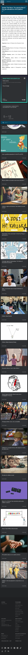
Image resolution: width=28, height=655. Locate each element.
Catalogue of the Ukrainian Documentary (6, 625)
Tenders (17, 628)
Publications (4, 603)
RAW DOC (3, 623)
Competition (18, 603)
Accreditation (4, 636)
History (17, 629)
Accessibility (18, 626)
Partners (17, 624)
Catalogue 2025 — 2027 (6, 640)
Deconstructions (19, 611)
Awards (16, 616)
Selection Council (19, 621)
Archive (17, 631)
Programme (18, 602)
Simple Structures (19, 613)
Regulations (18, 620)
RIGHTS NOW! (17, 606)
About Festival (18, 618)
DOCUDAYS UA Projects (20, 633)
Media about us (4, 635)
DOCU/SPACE (17, 638)
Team (16, 623)
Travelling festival (19, 635)
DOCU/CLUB (17, 636)
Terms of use (18, 640)
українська (9, 1)
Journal (3, 602)
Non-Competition (18, 605)
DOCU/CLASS (17, 614)
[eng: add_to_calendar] (24, 78)
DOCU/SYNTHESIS (18, 609)
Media (2, 633)
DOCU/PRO (17, 608)
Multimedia (3, 638)
